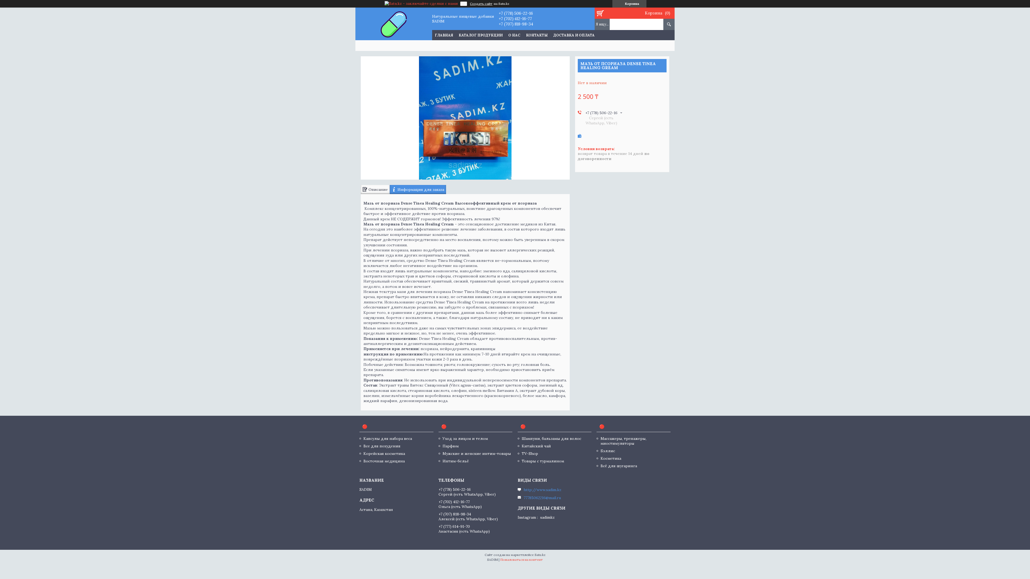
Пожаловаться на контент (521, 560)
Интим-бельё (456, 461)
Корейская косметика (384, 453)
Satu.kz (540, 555)
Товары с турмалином (543, 461)
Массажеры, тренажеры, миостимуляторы (623, 441)
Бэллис (608, 450)
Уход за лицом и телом (465, 438)
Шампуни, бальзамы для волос (551, 438)
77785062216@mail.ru (542, 497)
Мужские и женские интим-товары (477, 453)
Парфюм (451, 446)
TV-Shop (530, 453)
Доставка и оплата (574, 35)
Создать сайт (481, 4)
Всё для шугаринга (619, 465)
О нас (514, 35)
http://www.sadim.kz (542, 489)
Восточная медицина (384, 461)
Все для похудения (381, 446)
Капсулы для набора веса (387, 438)
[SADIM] (393, 24)
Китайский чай (536, 446)
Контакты (537, 35)
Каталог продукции (481, 35)
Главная (444, 35)
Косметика (611, 458)
